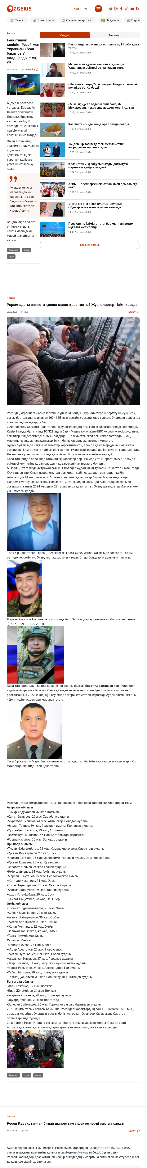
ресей (26, 250)
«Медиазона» (16, 427)
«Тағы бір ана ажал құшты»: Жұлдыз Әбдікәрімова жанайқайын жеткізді (95, 205)
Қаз (76, 9)
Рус (84, 9)
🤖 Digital (133, 20)
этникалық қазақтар (22, 422)
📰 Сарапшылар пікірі (77, 20)
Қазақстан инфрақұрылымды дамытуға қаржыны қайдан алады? (98, 165)
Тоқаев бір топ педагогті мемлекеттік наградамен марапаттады (96, 145)
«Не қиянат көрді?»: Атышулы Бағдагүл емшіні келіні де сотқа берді (102, 86)
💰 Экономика (43, 20)
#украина (13, 250)
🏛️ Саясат (17, 20)
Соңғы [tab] (64, 35)
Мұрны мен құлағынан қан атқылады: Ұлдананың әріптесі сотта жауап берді (96, 66)
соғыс (38, 1075)
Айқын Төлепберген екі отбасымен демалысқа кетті (103, 185)
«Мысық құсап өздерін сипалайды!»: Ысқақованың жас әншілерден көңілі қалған (101, 106)
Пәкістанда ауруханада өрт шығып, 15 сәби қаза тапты (103, 46)
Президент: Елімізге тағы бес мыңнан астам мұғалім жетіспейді (100, 225)
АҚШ (11, 256)
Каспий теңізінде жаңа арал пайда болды (98, 124)
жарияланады (129, 450)
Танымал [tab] (115, 35)
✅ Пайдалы (110, 20)
